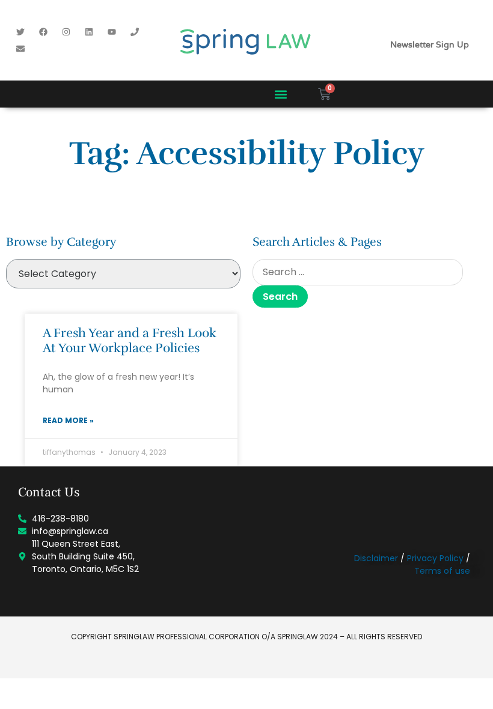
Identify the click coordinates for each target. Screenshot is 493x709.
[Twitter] (20, 31)
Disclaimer (376, 558)
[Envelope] (20, 48)
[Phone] (134, 31)
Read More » (68, 420)
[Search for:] (358, 272)
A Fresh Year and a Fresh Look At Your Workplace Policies (129, 340)
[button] (281, 94)
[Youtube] (111, 31)
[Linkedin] (89, 31)
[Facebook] (43, 31)
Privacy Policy (435, 558)
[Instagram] (66, 31)
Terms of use (442, 571)
